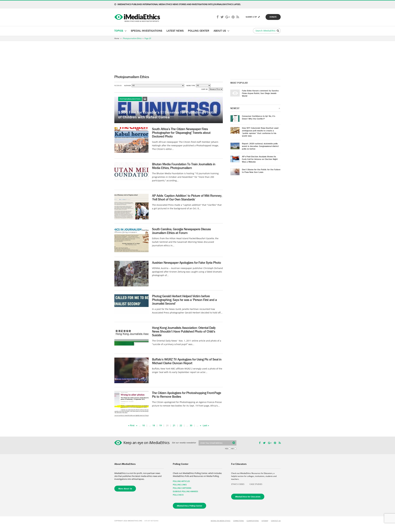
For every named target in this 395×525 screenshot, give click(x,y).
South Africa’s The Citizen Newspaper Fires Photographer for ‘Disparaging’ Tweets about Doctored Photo (181, 132)
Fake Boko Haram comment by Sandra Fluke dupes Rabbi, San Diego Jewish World (260, 93)
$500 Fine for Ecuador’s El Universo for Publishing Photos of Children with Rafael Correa (167, 114)
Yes (226, 449)
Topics (118, 30)
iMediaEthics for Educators (247, 496)
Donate (273, 17)
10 (143, 425)
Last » (206, 425)
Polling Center (198, 30)
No (232, 449)
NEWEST (234, 108)
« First (131, 425)
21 (174, 425)
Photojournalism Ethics (132, 38)
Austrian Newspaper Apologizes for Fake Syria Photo (186, 262)
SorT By (204, 89)
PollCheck (178, 495)
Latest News (175, 30)
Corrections (238, 521)
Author (127, 85)
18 (153, 425)
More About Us (125, 488)
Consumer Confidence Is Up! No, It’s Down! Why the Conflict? (258, 117)
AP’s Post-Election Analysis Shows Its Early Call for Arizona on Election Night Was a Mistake (260, 159)
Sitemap (265, 521)
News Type (190, 85)
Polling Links (180, 484)
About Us (220, 30)
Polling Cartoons (182, 488)
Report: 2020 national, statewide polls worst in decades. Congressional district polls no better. (260, 146)
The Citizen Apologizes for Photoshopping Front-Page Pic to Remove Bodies (186, 395)
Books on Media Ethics (220, 521)
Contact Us (276, 521)
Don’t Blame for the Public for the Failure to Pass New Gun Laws (261, 170)
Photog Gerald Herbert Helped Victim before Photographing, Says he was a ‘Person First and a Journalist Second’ (184, 300)
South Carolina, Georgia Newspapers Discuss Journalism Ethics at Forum (181, 231)
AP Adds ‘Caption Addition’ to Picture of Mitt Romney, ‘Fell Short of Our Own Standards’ (187, 197)
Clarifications (253, 521)
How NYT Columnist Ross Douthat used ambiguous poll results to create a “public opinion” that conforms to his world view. (260, 132)
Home (116, 38)
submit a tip (251, 17)
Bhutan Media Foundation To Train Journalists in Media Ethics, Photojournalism (183, 166)
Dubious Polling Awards (185, 491)
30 (191, 425)
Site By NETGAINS (151, 521)
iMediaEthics (137, 17)
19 (160, 425)
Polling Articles (181, 481)
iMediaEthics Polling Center (189, 505)
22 (181, 425)
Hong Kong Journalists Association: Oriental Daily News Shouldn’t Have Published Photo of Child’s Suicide (184, 331)
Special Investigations (146, 30)
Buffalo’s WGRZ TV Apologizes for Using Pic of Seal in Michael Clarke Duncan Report (186, 361)
